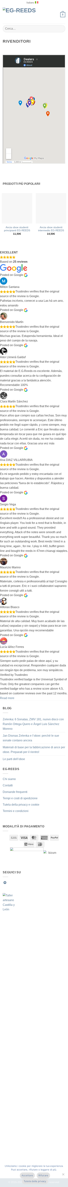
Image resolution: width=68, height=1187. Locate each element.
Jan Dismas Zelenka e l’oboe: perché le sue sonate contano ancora (31, 738)
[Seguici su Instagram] (13, 882)
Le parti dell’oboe (14, 759)
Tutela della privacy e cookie (21, 804)
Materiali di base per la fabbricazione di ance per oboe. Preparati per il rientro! (34, 750)
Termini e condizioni (15, 811)
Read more (7, 698)
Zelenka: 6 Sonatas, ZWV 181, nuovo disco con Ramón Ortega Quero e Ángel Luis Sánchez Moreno (33, 724)
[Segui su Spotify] (4, 882)
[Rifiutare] (63, 1175)
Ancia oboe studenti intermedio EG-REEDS (51, 229)
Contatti (8, 785)
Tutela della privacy (35, 1181)
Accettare (27, 1175)
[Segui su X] (22, 882)
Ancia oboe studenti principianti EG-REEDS (17, 229)
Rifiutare (43, 1175)
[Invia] (61, 28)
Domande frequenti (15, 791)
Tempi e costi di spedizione (20, 798)
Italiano (30, 2)
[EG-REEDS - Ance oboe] (22, 14)
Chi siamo (9, 779)
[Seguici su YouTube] (35, 882)
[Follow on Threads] (27, 882)
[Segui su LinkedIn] (31, 882)
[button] (55, 14)
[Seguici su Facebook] (9, 882)
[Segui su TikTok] (18, 882)
